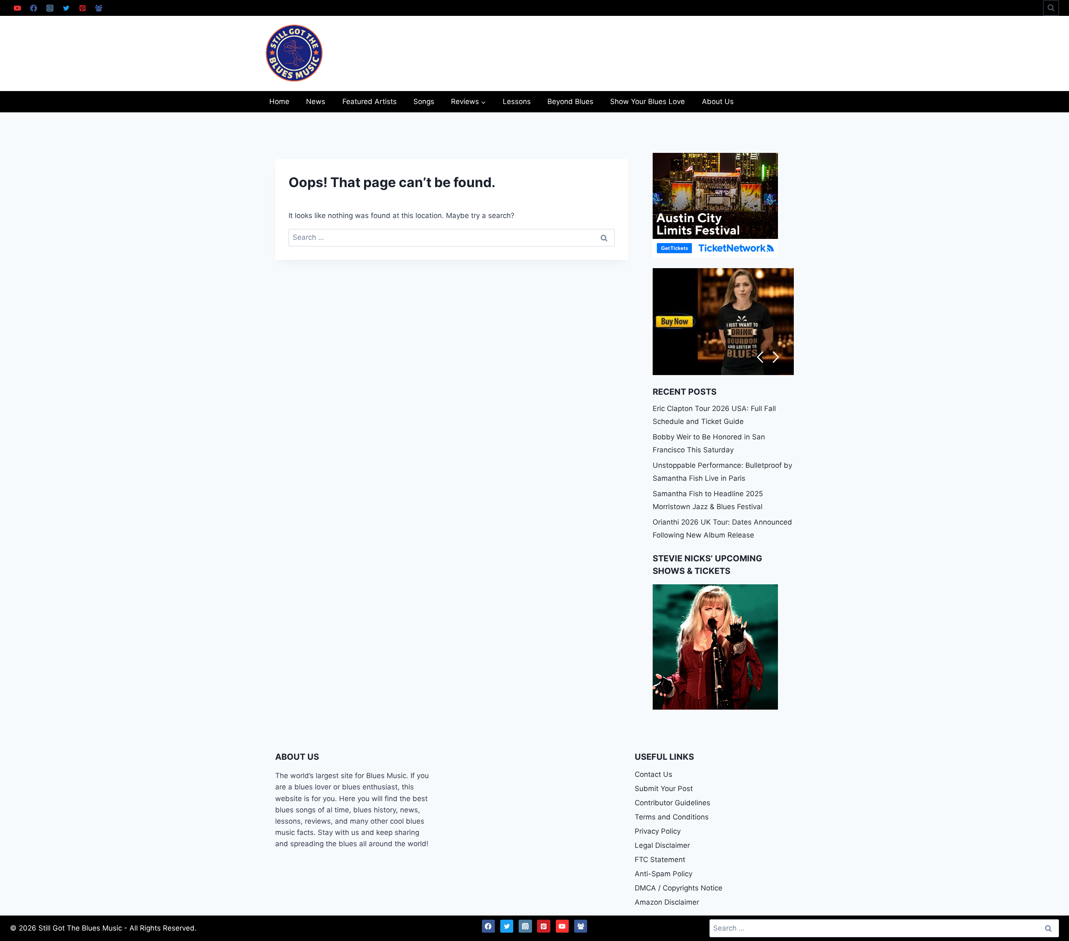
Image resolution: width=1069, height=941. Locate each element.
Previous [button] (759, 357)
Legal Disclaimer (662, 845)
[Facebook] (33, 8)
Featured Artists (369, 101)
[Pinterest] (82, 8)
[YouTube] (17, 8)
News (315, 101)
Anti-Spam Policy (663, 874)
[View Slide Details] (723, 321)
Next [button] (776, 357)
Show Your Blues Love (647, 101)
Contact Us (653, 774)
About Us (718, 101)
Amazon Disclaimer (667, 902)
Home (279, 101)
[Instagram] (50, 8)
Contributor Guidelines (672, 803)
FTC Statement (660, 859)
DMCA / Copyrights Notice (678, 888)
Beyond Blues (570, 101)
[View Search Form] (1051, 8)
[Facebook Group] (98, 8)
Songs (423, 101)
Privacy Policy (658, 831)
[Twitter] (66, 8)
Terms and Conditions (672, 817)
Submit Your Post (664, 788)
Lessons (517, 101)
